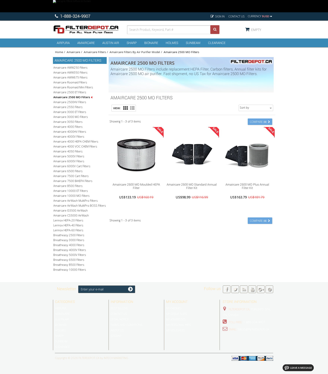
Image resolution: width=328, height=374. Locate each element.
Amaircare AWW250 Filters (70, 67)
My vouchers (175, 330)
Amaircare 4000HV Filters (69, 131)
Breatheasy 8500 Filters (68, 265)
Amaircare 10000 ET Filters (70, 191)
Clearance (217, 43)
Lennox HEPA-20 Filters (68, 220)
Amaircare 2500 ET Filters (69, 92)
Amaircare (86, 43)
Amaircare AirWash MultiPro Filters (75, 200)
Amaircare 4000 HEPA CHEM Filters (75, 141)
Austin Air (110, 43)
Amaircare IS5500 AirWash (70, 210)
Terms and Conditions (126, 325)
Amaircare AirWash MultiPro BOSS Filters (79, 205)
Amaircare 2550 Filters (68, 107)
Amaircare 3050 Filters (68, 122)
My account (177, 302)
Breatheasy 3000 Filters (68, 240)
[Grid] (125, 108)
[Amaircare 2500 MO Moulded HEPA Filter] (136, 154)
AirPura (63, 43)
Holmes (172, 43)
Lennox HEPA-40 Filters (68, 225)
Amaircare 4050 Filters (68, 151)
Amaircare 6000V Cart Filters (71, 166)
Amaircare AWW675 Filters (70, 77)
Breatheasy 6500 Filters (68, 260)
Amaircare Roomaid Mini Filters (73, 87)
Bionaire (151, 43)
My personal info (178, 325)
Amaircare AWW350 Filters (70, 72)
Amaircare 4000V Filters (68, 136)
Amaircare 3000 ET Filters (69, 112)
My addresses (176, 319)
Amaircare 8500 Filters (68, 186)
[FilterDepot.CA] (90, 29)
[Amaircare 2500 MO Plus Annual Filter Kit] (247, 154)
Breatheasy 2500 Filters (68, 235)
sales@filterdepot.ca (253, 329)
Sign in (219, 16)
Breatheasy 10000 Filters (69, 269)
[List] (132, 108)
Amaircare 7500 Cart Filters (71, 176)
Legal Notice (120, 319)
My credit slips (176, 314)
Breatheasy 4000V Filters (69, 250)
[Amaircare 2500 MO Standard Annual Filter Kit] (192, 154)
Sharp (132, 43)
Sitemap (116, 336)
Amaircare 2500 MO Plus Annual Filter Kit (247, 186)
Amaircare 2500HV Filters (69, 102)
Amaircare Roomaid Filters (70, 82)
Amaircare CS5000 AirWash (71, 215)
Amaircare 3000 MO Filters (70, 117)
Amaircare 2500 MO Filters (72, 97)
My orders (173, 308)
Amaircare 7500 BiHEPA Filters (72, 181)
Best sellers (120, 308)
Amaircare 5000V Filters (68, 156)
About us (117, 330)
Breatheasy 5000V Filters (69, 255)
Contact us (236, 16)
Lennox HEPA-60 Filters (68, 230)
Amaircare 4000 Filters (68, 127)
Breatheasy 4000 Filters (68, 245)
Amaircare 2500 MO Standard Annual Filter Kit (192, 186)
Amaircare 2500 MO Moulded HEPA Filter (136, 186)
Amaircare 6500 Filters (68, 171)
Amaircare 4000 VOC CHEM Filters (75, 146)
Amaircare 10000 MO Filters (71, 196)
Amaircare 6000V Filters (68, 161)
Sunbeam (193, 43)
